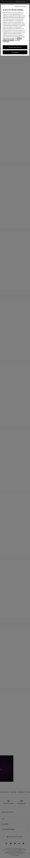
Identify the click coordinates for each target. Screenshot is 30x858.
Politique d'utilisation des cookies (12, 39)
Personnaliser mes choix (15, 47)
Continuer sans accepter (20, 6)
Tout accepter (15, 52)
